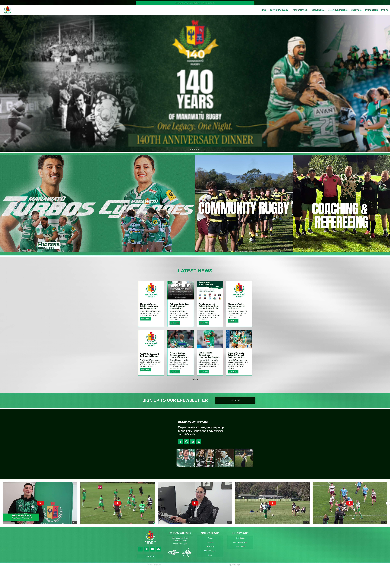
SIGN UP (235, 400)
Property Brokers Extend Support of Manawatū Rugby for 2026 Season (179, 355)
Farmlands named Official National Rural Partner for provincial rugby (208, 306)
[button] (388, 503)
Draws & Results (240, 546)
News (210, 555)
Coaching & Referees (240, 542)
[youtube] (192, 441)
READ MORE (145, 319)
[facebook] (180, 441)
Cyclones (210, 542)
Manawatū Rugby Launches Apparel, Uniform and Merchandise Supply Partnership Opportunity (237, 306)
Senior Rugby (240, 538)
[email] (198, 441)
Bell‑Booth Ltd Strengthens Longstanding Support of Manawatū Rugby (209, 355)
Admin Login (235, 564)
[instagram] (186, 441)
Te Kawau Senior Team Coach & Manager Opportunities (180, 306)
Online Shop (210, 546)
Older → (195, 379)
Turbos (210, 538)
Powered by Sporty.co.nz (155, 564)
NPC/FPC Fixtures (210, 551)
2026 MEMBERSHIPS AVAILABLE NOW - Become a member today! (195, 3)
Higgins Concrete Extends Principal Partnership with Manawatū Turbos (236, 355)
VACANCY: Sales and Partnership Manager (149, 355)
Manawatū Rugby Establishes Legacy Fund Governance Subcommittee (149, 306)
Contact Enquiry (150, 556)
